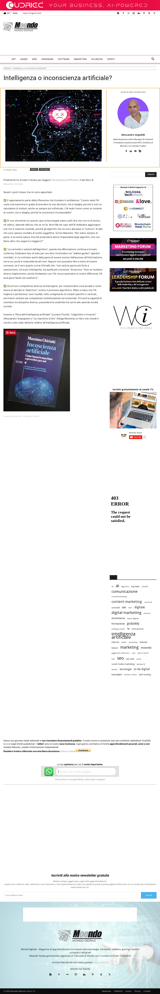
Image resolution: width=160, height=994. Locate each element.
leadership (133, 642)
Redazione (106, 991)
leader (124, 642)
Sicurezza (97, 59)
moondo (146, 647)
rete (133, 653)
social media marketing (123, 664)
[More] (87, 426)
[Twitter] (154, 13)
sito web (130, 658)
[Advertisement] (60, 46)
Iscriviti (149, 895)
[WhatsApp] (51, 426)
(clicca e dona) (68, 751)
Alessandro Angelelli (133, 134)
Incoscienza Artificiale (65, 179)
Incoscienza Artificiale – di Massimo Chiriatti (21, 416)
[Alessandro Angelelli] (133, 113)
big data (135, 586)
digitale (139, 607)
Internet (115, 642)
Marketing (80, 59)
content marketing (127, 601)
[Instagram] (133, 13)
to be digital (142, 669)
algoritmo (125, 586)
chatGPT (145, 586)
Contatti (146, 991)
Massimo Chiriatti (13, 184)
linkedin (143, 642)
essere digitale (133, 618)
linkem (115, 647)
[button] (153, 59)
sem (113, 659)
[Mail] (135, 150)
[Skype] (140, 150)
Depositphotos (100, 962)
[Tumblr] (149, 13)
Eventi (111, 59)
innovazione (138, 628)
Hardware (47, 59)
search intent (143, 653)
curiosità (116, 607)
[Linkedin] (138, 13)
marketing (129, 647)
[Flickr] (128, 13)
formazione (118, 623)
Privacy (137, 991)
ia (128, 628)
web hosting (145, 674)
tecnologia (126, 669)
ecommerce (118, 618)
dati (124, 607)
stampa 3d (141, 664)
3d (113, 586)
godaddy (133, 623)
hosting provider (118, 629)
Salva (44, 426)
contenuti (148, 602)
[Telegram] (80, 426)
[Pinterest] (144, 13)
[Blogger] (118, 13)
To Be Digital (44, 169)
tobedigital (117, 674)
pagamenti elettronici (121, 653)
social (138, 659)
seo (120, 658)
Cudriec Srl (30, 991)
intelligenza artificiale (123, 635)
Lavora (128, 991)
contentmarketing (119, 596)
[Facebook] (123, 13)
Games (24, 59)
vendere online (130, 675)
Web (34, 59)
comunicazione (125, 591)
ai (117, 585)
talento (115, 669)
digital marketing (126, 612)
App (14, 59)
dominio (147, 613)
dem (130, 608)
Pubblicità (118, 991)
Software (64, 59)
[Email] (66, 426)
